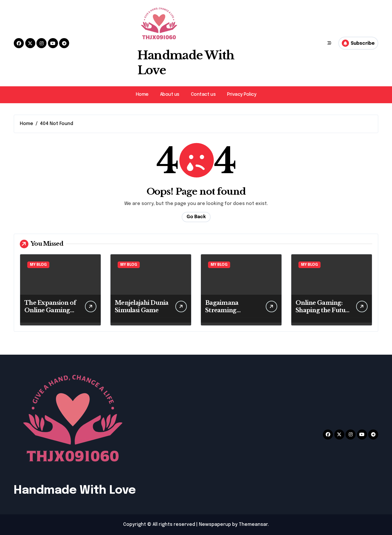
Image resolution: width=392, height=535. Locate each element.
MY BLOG (38, 265)
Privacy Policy (241, 94)
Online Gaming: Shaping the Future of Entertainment (324, 310)
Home (142, 94)
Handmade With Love (75, 490)
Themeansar (253, 524)
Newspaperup (215, 524)
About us (169, 94)
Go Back (196, 216)
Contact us (203, 94)
